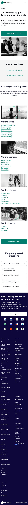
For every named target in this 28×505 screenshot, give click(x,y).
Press (16, 413)
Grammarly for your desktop (5, 345)
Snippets (3, 442)
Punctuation (4, 228)
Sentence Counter (5, 437)
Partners (17, 418)
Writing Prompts (6, 160)
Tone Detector (4, 427)
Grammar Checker (5, 399)
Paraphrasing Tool (5, 417)
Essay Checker (4, 414)
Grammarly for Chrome (4, 359)
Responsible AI (18, 408)
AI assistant (17, 358)
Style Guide (3, 439)
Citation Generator (5, 412)
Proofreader (4, 474)
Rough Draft (4, 197)
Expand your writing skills (14, 70)
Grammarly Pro (18, 344)
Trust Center (18, 421)
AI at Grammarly (19, 360)
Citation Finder (4, 452)
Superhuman (20, 399)
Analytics (3, 444)
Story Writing (5, 164)
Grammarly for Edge (6, 369)
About (16, 402)
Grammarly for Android (4, 390)
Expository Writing (6, 133)
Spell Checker (4, 462)
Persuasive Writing (6, 135)
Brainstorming (5, 193)
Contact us (3, 485)
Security (17, 436)
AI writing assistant (19, 365)
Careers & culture (19, 411)
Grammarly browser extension (6, 355)
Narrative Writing (6, 129)
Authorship (3, 449)
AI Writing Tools (4, 424)
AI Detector (4, 407)
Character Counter (5, 432)
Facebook (5, 488)
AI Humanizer (4, 409)
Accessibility (17, 438)
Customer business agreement (19, 429)
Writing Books (5, 162)
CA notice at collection (17, 433)
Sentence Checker (5, 464)
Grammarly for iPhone (4, 384)
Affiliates (17, 416)
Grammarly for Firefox (4, 366)
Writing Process (18, 368)
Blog (16, 370)
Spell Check (4, 230)
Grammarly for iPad (5, 387)
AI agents (3, 404)
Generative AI (18, 363)
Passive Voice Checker (4, 471)
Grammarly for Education (18, 355)
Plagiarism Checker (5, 402)
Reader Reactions (5, 457)
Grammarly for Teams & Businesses (19, 347)
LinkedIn (5, 495)
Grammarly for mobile (4, 380)
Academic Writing (6, 137)
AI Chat (3, 422)
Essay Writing (5, 170)
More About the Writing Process (10, 203)
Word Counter (4, 429)
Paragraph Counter (5, 434)
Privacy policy (18, 423)
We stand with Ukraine (18, 405)
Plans (16, 341)
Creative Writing (6, 127)
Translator (3, 419)
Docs (2, 341)
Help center (4, 483)
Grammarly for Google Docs (4, 376)
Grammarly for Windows (4, 349)
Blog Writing (5, 168)
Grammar (4, 226)
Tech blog (17, 373)
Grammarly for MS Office (5, 373)
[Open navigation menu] (25, 2)
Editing (3, 199)
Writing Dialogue (6, 166)
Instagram (5, 490)
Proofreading (5, 201)
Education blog (18, 375)
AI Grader (3, 454)
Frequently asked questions (14, 75)
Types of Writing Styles (8, 125)
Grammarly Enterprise (17, 351)
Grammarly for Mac (5, 352)
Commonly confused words (19, 381)
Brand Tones (4, 447)
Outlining (4, 195)
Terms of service (18, 426)
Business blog (18, 378)
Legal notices (18, 441)
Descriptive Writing (7, 131)
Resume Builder (4, 459)
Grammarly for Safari (4, 362)
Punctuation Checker (4, 467)
